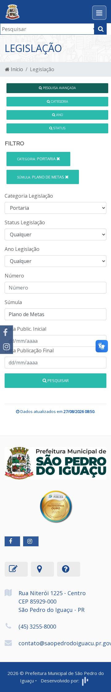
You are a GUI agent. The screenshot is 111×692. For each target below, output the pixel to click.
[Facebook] (6, 332)
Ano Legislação (22, 249)
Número (14, 275)
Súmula (13, 302)
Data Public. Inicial (25, 328)
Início (16, 69)
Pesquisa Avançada (59, 88)
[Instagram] (6, 347)
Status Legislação (25, 222)
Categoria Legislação (29, 195)
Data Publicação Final (29, 350)
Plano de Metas (41, 177)
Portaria (36, 158)
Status (58, 128)
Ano (59, 115)
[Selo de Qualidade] (55, 502)
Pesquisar (58, 380)
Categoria (59, 101)
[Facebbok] (12, 541)
